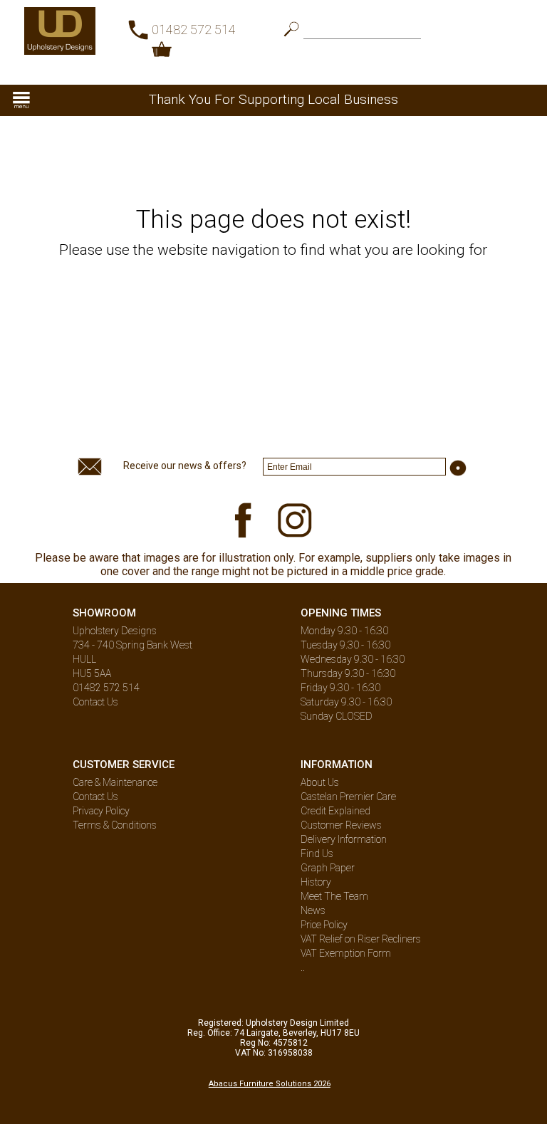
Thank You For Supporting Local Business (273, 99)
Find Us (317, 853)
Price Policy (324, 924)
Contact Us (95, 702)
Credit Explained (335, 810)
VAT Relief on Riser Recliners (361, 939)
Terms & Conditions (115, 825)
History (316, 882)
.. (303, 967)
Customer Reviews (341, 825)
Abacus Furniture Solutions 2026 (269, 1083)
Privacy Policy (101, 810)
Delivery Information (344, 839)
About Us (320, 782)
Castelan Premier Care (348, 796)
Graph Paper (328, 867)
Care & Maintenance (115, 782)
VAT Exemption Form (346, 953)
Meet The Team (334, 896)
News (313, 910)
